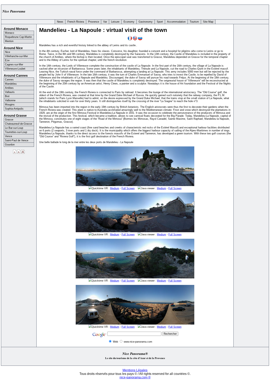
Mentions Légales (135, 370)
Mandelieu (11, 83)
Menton (9, 41)
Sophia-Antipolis (14, 108)
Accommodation (176, 21)
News (60, 21)
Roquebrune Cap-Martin (18, 36)
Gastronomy (146, 21)
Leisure (115, 21)
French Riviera (75, 21)
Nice (7, 52)
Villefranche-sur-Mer (16, 56)
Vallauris (10, 92)
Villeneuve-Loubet (15, 68)
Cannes (9, 79)
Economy (129, 21)
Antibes (9, 87)
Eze (7, 60)
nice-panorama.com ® (135, 377)
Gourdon (10, 144)
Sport (160, 21)
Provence (93, 21)
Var (105, 21)
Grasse (9, 119)
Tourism (194, 21)
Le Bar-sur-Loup (14, 127)
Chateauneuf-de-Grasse (18, 123)
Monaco (9, 32)
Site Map (208, 21)
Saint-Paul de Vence (16, 140)
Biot (7, 96)
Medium (114, 188)
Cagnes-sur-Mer (14, 64)
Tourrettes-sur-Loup (16, 132)
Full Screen (128, 188)
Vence (8, 136)
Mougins (10, 104)
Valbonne (10, 100)
